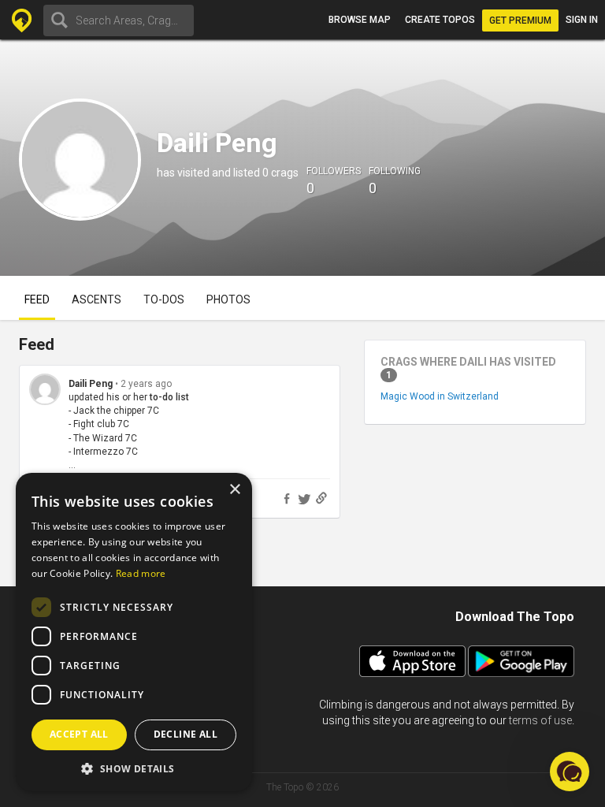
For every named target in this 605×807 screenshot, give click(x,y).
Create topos (440, 19)
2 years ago (146, 383)
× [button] (234, 490)
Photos (228, 299)
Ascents (96, 299)
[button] (134, 768)
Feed (37, 299)
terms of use (540, 720)
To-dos (163, 299)
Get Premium (520, 20)
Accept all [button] (79, 734)
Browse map (359, 19)
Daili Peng (91, 383)
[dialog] (134, 632)
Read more (141, 573)
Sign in (582, 19)
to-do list (169, 397)
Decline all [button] (185, 734)
